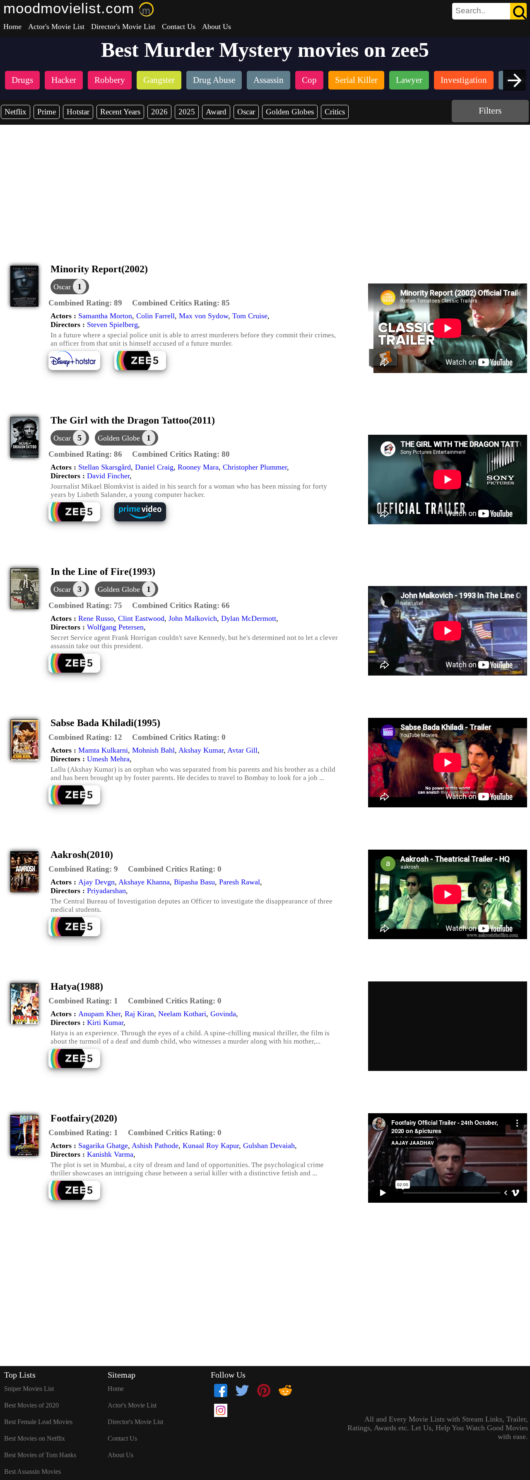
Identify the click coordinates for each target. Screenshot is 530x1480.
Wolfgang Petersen (115, 627)
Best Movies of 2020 (31, 1405)
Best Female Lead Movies (38, 1421)
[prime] (146, 520)
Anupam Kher (99, 1014)
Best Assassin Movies (32, 1471)
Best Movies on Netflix (34, 1438)
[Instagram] (221, 1410)
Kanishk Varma (110, 1154)
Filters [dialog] (490, 110)
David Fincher (108, 476)
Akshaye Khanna (144, 882)
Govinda (223, 1014)
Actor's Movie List (56, 26)
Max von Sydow (203, 316)
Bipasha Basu (194, 882)
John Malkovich (193, 618)
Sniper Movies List (29, 1388)
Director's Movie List (123, 26)
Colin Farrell (155, 316)
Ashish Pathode (155, 1145)
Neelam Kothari (182, 1014)
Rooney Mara (198, 467)
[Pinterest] (264, 1390)
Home (12, 26)
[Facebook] (221, 1390)
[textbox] (470, 11)
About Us (216, 26)
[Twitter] (242, 1390)
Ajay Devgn (96, 882)
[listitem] (22, 81)
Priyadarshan (106, 891)
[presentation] (514, 80)
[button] (85, 303)
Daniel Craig (154, 467)
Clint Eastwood (141, 618)
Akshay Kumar (201, 750)
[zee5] (146, 369)
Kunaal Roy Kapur (211, 1145)
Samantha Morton (105, 316)
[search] (489, 11)
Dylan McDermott (248, 618)
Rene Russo (96, 618)
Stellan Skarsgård (104, 467)
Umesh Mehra (108, 759)
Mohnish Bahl (153, 750)
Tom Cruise (249, 316)
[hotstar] (80, 369)
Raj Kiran (139, 1014)
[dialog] (70, 286)
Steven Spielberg (112, 324)
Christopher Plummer (255, 467)
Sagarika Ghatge (103, 1145)
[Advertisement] (265, 187)
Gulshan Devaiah (269, 1145)
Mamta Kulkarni (103, 750)
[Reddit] (285, 1390)
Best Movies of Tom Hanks (40, 1454)
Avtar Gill (242, 750)
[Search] (518, 11)
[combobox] (470, 11)
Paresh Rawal (239, 882)
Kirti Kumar (105, 1022)
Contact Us (178, 26)
